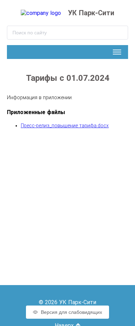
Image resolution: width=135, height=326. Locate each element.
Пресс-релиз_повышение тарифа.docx (65, 125)
